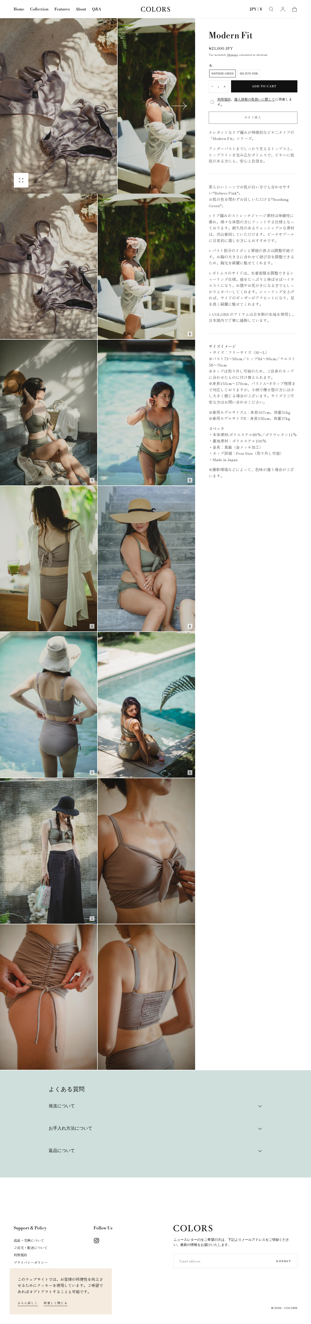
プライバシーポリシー (31, 1262)
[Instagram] (96, 1240)
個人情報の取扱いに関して (254, 99)
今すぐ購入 (252, 117)
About (81, 9)
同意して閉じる (56, 1303)
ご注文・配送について (31, 1247)
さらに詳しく (27, 1303)
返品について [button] (62, 1150)
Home (19, 9)
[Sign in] (283, 9)
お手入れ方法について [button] (70, 1128)
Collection (39, 9)
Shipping (232, 54)
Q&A (96, 9)
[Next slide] (179, 106)
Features (62, 9)
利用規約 (224, 99)
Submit (283, 1261)
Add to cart (264, 86)
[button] (256, 10)
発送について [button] (62, 1106)
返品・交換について (29, 1240)
